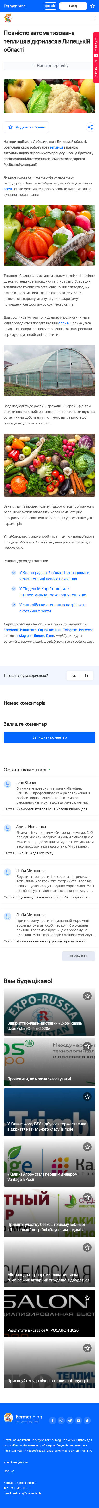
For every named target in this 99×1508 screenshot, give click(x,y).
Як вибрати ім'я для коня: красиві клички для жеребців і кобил (51, 809)
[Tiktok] (87, 1420)
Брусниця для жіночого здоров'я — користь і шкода (51, 898)
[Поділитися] (90, 127)
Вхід (73, 6)
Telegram (70, 630)
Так (73, 675)
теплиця (56, 147)
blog (15, 6)
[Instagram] (61, 1420)
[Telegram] (70, 1420)
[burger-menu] (92, 18)
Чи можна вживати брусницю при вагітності (51, 941)
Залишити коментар (49, 737)
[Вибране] (92, 6)
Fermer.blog (8, 18)
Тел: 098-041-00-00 (16, 1488)
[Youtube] (78, 1420)
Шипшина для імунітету (34, 853)
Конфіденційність (16, 1462)
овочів (8, 189)
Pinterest (86, 630)
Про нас (9, 1471)
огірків (63, 323)
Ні (86, 675)
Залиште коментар (25, 724)
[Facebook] (52, 1420)
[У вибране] (87, 996)
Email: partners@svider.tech (22, 1493)
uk (52, 7)
